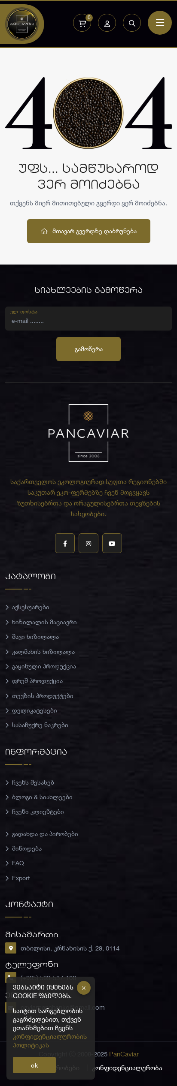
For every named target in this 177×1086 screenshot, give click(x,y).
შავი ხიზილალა (35, 636)
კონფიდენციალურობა (127, 1067)
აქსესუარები (30, 607)
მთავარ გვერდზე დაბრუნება (94, 231)
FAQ (18, 862)
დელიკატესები (34, 710)
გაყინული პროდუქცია (44, 666)
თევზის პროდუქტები (42, 695)
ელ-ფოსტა (23, 311)
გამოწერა (89, 348)
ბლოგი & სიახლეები (42, 796)
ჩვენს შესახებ (33, 782)
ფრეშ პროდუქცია (37, 680)
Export (21, 877)
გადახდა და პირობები (45, 833)
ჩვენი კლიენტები (38, 811)
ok (34, 1065)
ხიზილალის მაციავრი (44, 622)
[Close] (84, 988)
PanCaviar (124, 1054)
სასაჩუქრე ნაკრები (40, 724)
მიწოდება (27, 848)
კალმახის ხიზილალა (43, 651)
